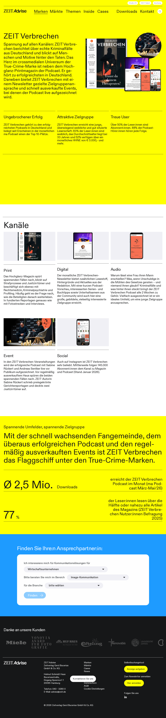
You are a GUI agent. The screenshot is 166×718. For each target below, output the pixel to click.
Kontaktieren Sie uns (83, 678)
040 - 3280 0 (59, 688)
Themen (73, 11)
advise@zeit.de (58, 691)
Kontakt (147, 11)
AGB (86, 685)
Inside (89, 11)
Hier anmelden (134, 683)
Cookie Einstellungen (94, 688)
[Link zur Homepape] (15, 11)
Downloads (127, 11)
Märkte (56, 11)
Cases (103, 11)
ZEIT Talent (145, 3)
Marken (41, 11)
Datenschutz (90, 683)
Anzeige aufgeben (136, 669)
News (87, 671)
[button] (159, 11)
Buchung (157, 3)
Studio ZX (133, 3)
